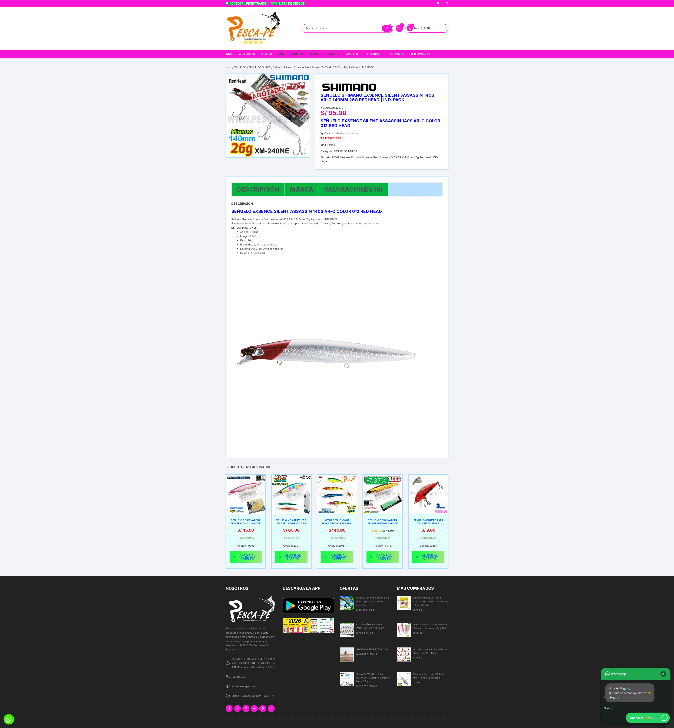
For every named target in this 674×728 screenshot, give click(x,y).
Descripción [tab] (258, 189)
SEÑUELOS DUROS (260, 67)
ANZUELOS (352, 53)
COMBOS (266, 53)
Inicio (229, 67)
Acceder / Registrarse (248, 3)
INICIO (229, 53)
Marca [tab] (301, 189)
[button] (9, 719)
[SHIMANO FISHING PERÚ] (349, 87)
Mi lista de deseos (289, 3)
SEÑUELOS (240, 67)
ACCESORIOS (247, 53)
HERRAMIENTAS (420, 53)
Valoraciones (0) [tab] (353, 189)
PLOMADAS (372, 53)
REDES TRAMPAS (395, 53)
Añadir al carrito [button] (247, 557)
